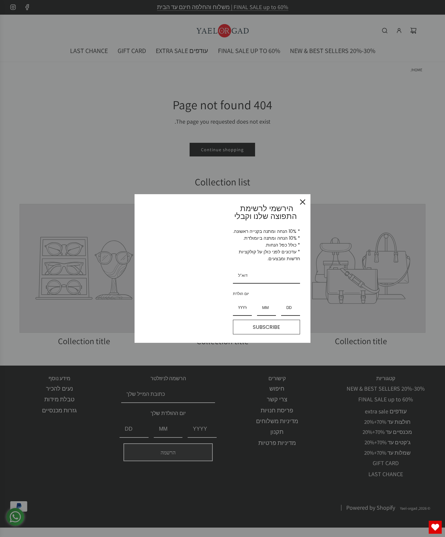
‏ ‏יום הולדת (241, 293)
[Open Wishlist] (435, 527)
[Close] (302, 202)
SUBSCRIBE (266, 327)
